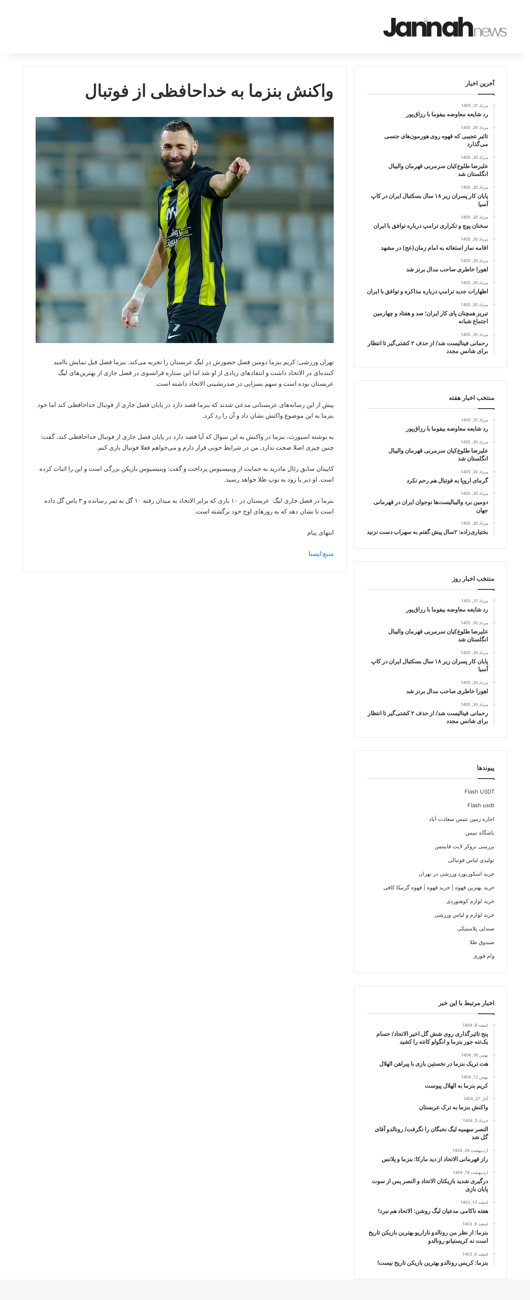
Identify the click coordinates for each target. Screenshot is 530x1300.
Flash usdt (480, 805)
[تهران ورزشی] (445, 27)
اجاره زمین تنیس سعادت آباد (461, 819)
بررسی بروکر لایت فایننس (464, 846)
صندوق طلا (482, 942)
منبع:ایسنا (321, 553)
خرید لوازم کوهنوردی (470, 901)
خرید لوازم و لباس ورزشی (464, 914)
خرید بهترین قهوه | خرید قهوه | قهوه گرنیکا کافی (438, 887)
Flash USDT (479, 791)
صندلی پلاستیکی (475, 928)
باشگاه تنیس (479, 832)
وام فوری (483, 955)
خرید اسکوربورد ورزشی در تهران (456, 873)
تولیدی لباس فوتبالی (471, 860)
